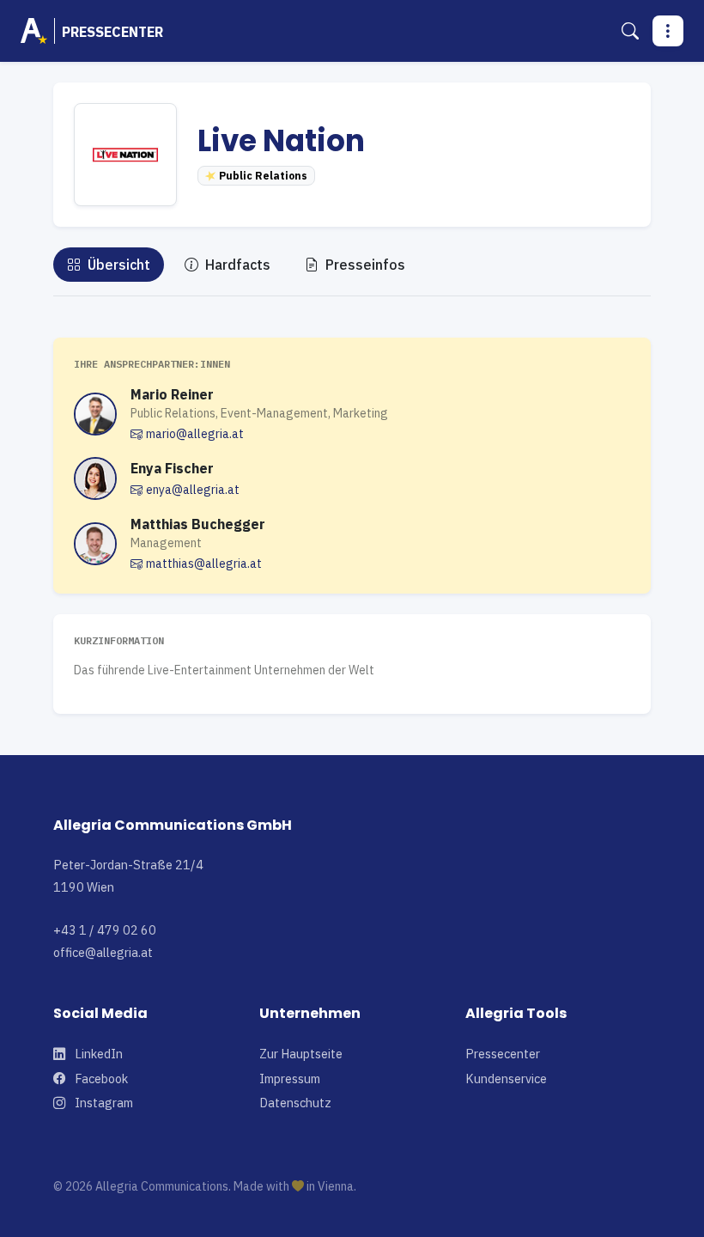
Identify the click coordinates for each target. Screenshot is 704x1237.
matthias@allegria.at (204, 563)
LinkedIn (97, 1053)
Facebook (100, 1078)
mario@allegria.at (195, 434)
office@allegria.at (103, 952)
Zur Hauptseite (301, 1053)
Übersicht (117, 264)
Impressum (289, 1078)
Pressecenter (502, 1053)
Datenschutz (295, 1102)
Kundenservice (506, 1078)
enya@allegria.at (193, 489)
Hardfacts (236, 264)
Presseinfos (363, 264)
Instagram (102, 1102)
